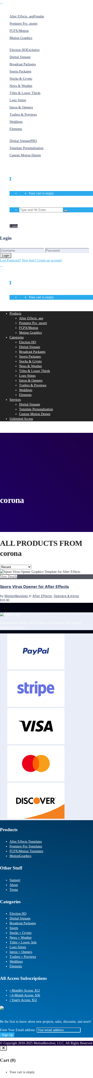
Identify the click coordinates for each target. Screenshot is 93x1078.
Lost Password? (10, 260)
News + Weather (21, 937)
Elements (16, 966)
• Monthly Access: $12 (25, 990)
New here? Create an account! (42, 260)
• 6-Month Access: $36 (25, 995)
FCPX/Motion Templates (26, 851)
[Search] (66, 211)
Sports (14, 928)
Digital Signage (20, 918)
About (14, 885)
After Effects (42, 596)
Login (14, 218)
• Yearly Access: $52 (23, 1000)
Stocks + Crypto (20, 933)
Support (15, 880)
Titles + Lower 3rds (23, 942)
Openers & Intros (66, 596)
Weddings (16, 961)
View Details (8, 576)
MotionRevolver (17, 596)
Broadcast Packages (23, 923)
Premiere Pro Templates (26, 846)
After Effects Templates (26, 841)
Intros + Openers (21, 952)
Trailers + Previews (23, 957)
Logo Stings (18, 947)
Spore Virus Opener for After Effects (34, 586)
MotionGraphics (20, 856)
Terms (14, 890)
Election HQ (18, 913)
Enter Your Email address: (18, 1030)
